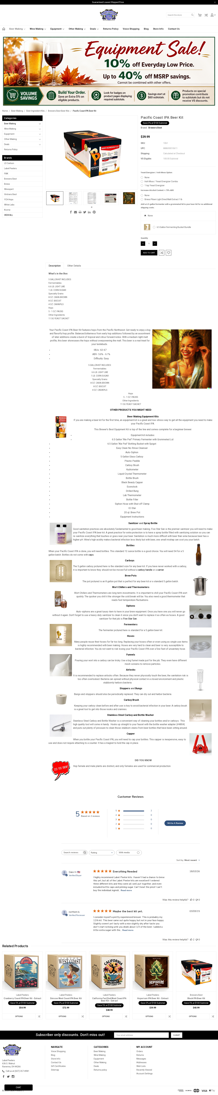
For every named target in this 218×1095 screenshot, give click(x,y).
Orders (139, 1051)
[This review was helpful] (191, 939)
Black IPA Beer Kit (196, 998)
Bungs (138, 688)
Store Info (158, 29)
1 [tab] (91, 207)
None (147, 177)
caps (91, 554)
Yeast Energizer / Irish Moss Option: (156, 172)
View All (8, 215)
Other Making (76, 29)
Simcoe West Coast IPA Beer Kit (66, 998)
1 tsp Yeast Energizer (155, 185)
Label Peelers (10, 168)
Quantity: (144, 238)
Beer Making (16, 29)
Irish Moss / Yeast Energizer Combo (161, 181)
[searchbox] (72, 852)
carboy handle (145, 569)
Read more (126, 890)
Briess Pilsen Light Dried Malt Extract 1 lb (163, 199)
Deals (93, 29)
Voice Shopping (131, 29)
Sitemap (55, 1070)
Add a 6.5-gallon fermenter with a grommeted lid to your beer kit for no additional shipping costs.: (176, 206)
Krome (7, 210)
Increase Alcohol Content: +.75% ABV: (157, 190)
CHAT (18, 1087)
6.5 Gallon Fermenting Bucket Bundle (174, 227)
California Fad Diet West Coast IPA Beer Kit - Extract (109, 999)
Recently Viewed (144, 1070)
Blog (146, 29)
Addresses (141, 1062)
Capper (131, 733)
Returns (140, 1055)
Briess (7, 184)
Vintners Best (10, 194)
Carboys (129, 560)
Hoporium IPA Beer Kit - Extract (152, 998)
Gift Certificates (58, 1066)
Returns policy (110, 29)
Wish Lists (141, 1066)
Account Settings (144, 1073)
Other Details (74, 265)
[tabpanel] (55, 198)
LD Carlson (9, 163)
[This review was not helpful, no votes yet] (197, 899)
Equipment (56, 29)
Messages (141, 1059)
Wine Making (37, 29)
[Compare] (206, 15)
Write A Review (175, 823)
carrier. (161, 569)
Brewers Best (10, 179)
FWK (6, 173)
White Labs (9, 204)
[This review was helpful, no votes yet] (191, 899)
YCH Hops (8, 199)
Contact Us (174, 29)
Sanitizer (133, 523)
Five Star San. (130, 618)
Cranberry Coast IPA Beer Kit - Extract (22, 998)
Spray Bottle (150, 523)
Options (19, 1016)
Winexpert (9, 189)
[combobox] (102, 852)
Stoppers (125, 688)
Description (55, 265)
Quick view (22, 979)
